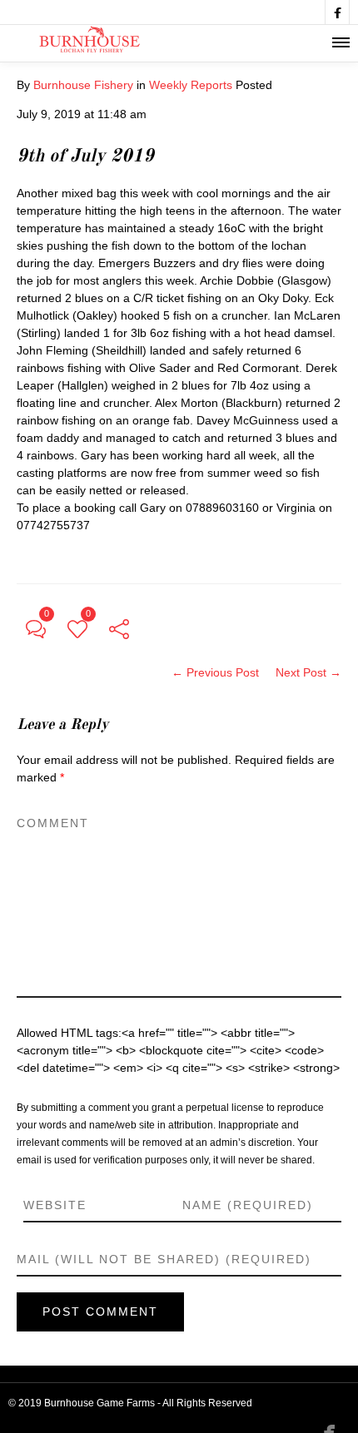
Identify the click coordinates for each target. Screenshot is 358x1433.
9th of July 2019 (85, 156)
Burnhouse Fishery (83, 85)
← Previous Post (215, 672)
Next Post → (308, 672)
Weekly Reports (190, 85)
